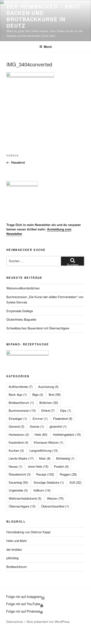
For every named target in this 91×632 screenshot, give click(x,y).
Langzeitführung (43, 450)
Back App (18, 394)
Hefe (40, 434)
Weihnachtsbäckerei (25, 498)
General (16, 426)
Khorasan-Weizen (48, 442)
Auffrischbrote (21, 386)
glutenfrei (58, 426)
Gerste (37, 426)
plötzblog (12, 558)
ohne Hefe (38, 466)
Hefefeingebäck (67, 434)
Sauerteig (18, 482)
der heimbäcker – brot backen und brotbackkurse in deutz (43, 16)
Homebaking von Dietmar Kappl (28, 532)
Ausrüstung (48, 386)
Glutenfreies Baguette (21, 319)
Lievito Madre (21, 458)
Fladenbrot (62, 418)
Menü (48, 46)
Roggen (68, 474)
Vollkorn (42, 490)
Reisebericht (20, 474)
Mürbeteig (65, 458)
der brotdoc (14, 549)
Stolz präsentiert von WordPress (48, 621)
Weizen (55, 498)
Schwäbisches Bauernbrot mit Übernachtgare (37, 328)
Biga (37, 394)
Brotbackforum (21, 402)
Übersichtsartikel (55, 506)
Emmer (40, 418)
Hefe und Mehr (16, 540)
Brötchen (48, 402)
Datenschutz (14, 621)
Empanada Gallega (19, 311)
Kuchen (16, 450)
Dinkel (48, 410)
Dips (65, 410)
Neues (15, 466)
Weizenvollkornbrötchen (23, 288)
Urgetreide (18, 490)
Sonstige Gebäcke (49, 482)
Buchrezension (22, 410)
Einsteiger (18, 418)
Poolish (61, 466)
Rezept (45, 474)
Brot (55, 394)
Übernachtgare (22, 506)
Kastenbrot (18, 442)
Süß (75, 482)
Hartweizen (19, 434)
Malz (45, 458)
